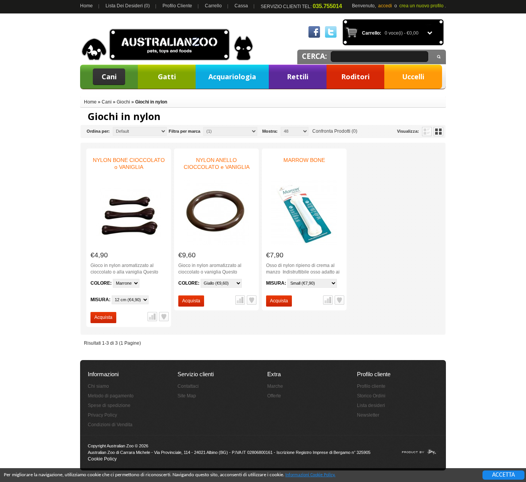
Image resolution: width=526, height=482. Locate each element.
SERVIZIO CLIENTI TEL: (301, 6)
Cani (109, 76)
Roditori (355, 76)
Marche (275, 386)
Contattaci (188, 386)
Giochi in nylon (151, 102)
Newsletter (368, 415)
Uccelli (413, 76)
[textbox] (379, 56)
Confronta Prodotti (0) (334, 131)
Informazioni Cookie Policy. (310, 475)
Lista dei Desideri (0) (128, 5)
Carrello (213, 5)
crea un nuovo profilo (421, 5)
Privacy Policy (102, 415)
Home (86, 5)
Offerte (274, 396)
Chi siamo (98, 386)
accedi (385, 5)
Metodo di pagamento (111, 396)
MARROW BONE (304, 160)
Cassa (241, 5)
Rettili (297, 76)
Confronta (152, 316)
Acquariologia (232, 76)
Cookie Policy (102, 459)
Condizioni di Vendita (110, 424)
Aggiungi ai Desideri (164, 316)
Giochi (123, 102)
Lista (427, 131)
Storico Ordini (371, 396)
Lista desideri (371, 405)
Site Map (187, 396)
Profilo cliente (177, 5)
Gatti (167, 76)
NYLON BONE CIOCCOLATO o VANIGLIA (129, 163)
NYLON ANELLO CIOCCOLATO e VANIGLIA (217, 163)
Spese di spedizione (109, 405)
